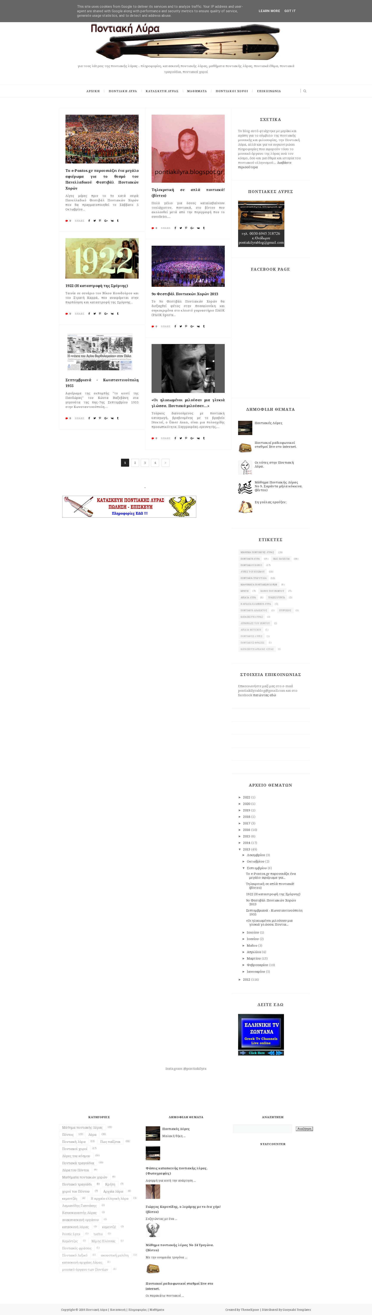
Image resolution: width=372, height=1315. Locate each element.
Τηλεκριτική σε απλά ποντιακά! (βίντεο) (188, 192)
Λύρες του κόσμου (253, 571)
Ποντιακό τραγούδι (77, 1184)
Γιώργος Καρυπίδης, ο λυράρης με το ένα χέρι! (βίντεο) (183, 1209)
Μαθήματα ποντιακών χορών (259, 584)
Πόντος (68, 1134)
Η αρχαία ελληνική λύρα (256, 603)
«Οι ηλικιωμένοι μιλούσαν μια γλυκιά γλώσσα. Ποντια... (269, 922)
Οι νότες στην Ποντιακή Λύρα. (274, 464)
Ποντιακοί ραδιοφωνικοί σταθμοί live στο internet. (276, 444)
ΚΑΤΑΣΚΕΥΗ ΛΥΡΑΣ (162, 91)
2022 (247, 797)
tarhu (98, 1234)
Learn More (269, 11)
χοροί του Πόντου (272, 591)
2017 (247, 823)
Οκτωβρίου (256, 861)
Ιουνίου (253, 939)
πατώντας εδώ (264, 695)
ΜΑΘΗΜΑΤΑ (197, 91)
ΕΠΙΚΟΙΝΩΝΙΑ (269, 91)
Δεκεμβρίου (256, 855)
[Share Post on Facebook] (89, 220)
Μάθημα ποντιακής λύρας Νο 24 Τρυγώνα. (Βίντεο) (180, 1247)
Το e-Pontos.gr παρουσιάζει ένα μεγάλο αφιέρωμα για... (271, 875)
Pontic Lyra (71, 1234)
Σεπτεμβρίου (257, 868)
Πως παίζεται (281, 558)
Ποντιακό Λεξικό (75, 1255)
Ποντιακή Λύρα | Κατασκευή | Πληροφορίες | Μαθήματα (125, 1310)
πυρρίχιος (285, 610)
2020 (247, 803)
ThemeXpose (250, 1310)
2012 (247, 979)
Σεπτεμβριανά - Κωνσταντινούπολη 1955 (102, 383)
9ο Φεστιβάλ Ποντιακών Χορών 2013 (185, 294)
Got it (290, 11)
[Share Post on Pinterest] (100, 220)
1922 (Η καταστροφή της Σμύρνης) (96, 285)
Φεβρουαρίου (258, 965)
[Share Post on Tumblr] (117, 220)
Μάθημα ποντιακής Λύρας (257, 552)
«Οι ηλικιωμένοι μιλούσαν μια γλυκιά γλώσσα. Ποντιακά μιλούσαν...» (188, 403)
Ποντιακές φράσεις (253, 642)
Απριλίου (254, 952)
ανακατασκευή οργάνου (80, 1220)
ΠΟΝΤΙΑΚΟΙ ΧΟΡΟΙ (232, 91)
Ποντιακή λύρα (250, 558)
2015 (247, 836)
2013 (247, 849)
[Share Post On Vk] (112, 220)
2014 (247, 842)
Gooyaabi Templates (297, 1310)
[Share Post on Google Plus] (106, 220)
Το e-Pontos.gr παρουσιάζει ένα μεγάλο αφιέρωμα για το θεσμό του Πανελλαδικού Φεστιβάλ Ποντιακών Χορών (102, 179)
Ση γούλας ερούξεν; (271, 502)
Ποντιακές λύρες (252, 636)
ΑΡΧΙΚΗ (93, 91)
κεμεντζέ (109, 1227)
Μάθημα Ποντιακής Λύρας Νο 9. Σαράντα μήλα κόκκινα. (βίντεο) (279, 486)
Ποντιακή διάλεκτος (254, 610)
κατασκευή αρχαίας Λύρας (257, 649)
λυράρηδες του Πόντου (255, 623)
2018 (247, 816)
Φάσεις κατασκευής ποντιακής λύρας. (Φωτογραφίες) (177, 1170)
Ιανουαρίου (256, 971)
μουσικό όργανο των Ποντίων (85, 1269)
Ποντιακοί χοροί (251, 565)
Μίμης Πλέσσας (103, 1241)
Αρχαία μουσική (251, 629)
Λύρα (92, 1134)
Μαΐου (252, 945)
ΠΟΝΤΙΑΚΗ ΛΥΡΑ (123, 91)
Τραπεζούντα (276, 597)
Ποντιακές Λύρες (269, 423)
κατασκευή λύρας (252, 616)
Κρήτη (245, 591)
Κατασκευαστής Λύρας (79, 1212)
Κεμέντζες (70, 1241)
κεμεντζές (69, 1198)
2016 (247, 829)
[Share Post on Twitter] (94, 220)
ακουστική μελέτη (115, 1255)
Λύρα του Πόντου (75, 1170)
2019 (247, 810)
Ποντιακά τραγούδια (254, 578)
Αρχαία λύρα (248, 597)
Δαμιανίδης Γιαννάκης (79, 1205)
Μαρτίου (254, 958)
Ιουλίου (253, 932)
